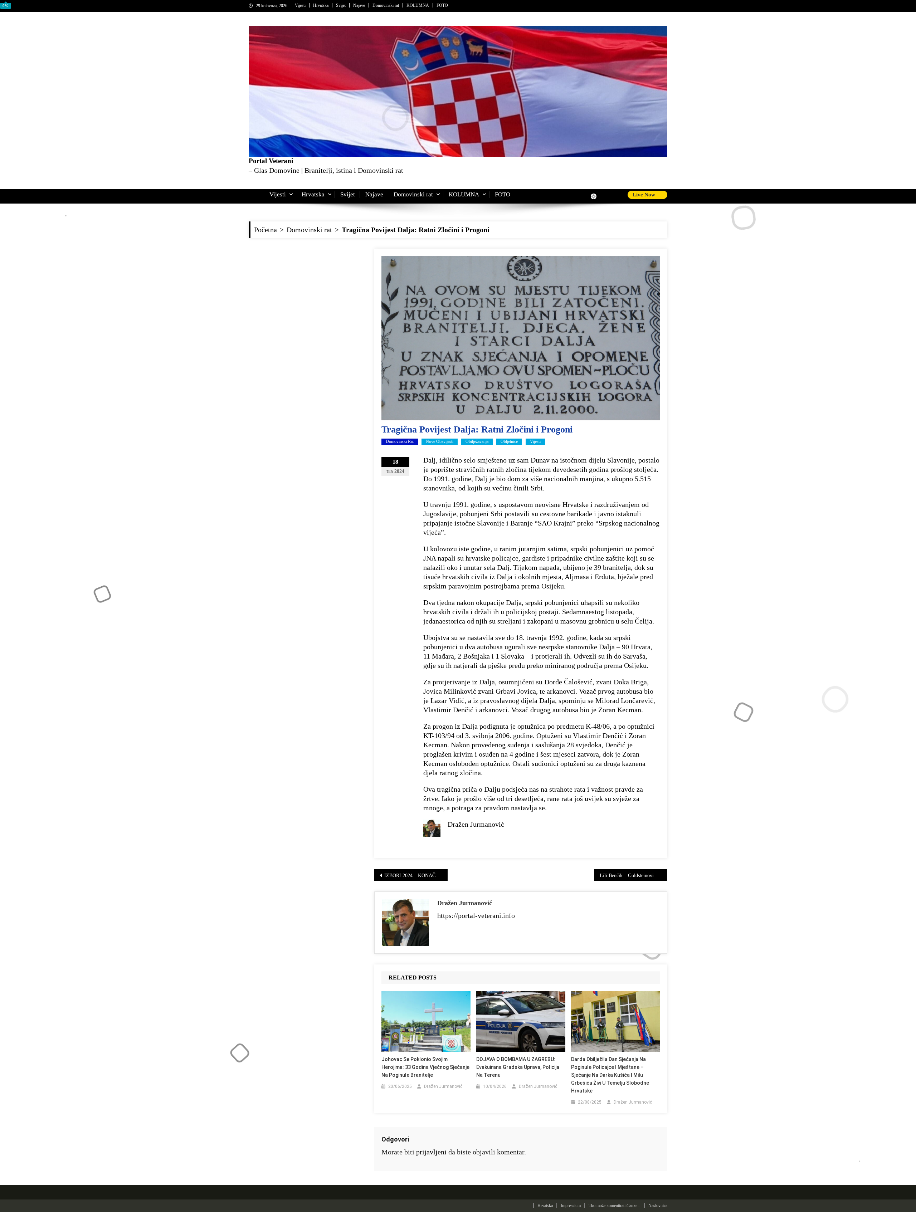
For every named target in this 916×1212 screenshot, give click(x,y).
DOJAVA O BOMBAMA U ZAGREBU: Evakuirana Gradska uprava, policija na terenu (517, 1067)
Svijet (341, 5)
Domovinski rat (385, 5)
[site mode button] (597, 196)
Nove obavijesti (439, 441)
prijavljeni (431, 1152)
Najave (359, 5)
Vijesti (300, 5)
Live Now (645, 194)
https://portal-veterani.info (476, 915)
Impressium (571, 1205)
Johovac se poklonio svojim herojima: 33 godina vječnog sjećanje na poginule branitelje (425, 1067)
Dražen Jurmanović (464, 902)
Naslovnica (657, 1205)
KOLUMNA (417, 5)
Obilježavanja (477, 441)
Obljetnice (509, 441)
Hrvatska (320, 5)
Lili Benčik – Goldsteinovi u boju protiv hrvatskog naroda (633, 875)
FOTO (442, 5)
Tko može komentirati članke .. (614, 1205)
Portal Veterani (271, 161)
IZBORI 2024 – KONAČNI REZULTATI (416, 875)
